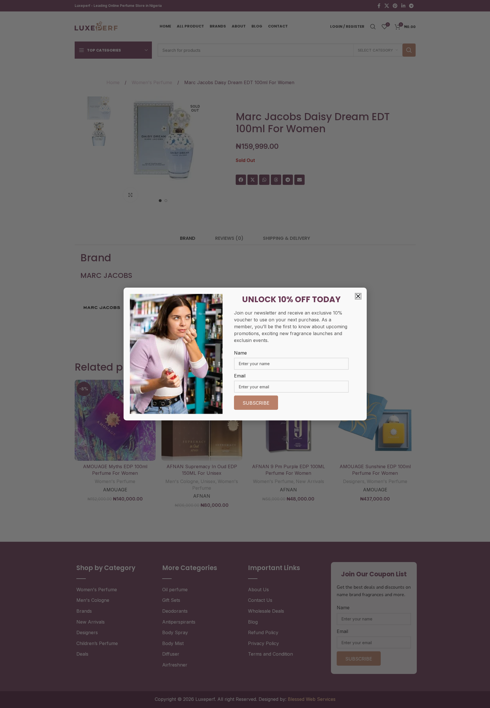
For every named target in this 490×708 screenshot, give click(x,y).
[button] (358, 296)
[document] (245, 354)
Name (240, 353)
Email (239, 376)
